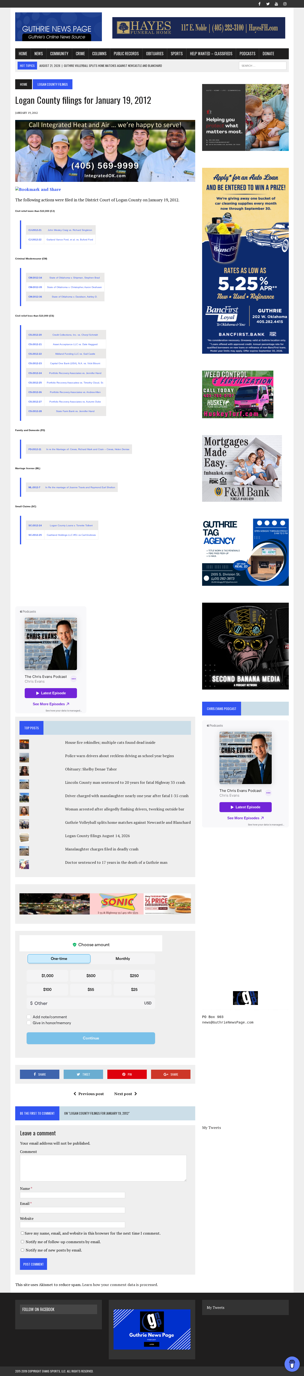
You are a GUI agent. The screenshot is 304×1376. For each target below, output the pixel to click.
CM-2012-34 (35, 277)
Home (23, 53)
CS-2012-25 (35, 382)
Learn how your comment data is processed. (120, 1284)
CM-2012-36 (35, 296)
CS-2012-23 (35, 363)
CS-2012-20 (35, 334)
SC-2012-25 (35, 535)
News (38, 53)
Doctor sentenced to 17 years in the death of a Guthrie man (116, 862)
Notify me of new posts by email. (54, 1250)
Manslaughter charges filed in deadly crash (101, 849)
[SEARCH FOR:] (262, 65)
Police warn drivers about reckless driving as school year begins (119, 755)
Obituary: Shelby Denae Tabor (91, 769)
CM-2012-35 (35, 287)
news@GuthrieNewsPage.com (227, 1023)
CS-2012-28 (35, 411)
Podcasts (247, 53)
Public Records (126, 53)
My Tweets (211, 1127)
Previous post (91, 1093)
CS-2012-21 (35, 344)
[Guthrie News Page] (58, 26)
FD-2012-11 (34, 449)
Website (26, 1218)
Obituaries (154, 53)
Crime (80, 53)
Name (25, 1188)
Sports (177, 53)
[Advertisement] (105, 577)
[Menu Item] (259, 3)
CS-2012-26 (35, 392)
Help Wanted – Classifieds (211, 53)
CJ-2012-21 (35, 230)
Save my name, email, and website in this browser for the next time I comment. (93, 1233)
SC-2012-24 (35, 525)
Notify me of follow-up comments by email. (63, 1241)
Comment (28, 1151)
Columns (99, 53)
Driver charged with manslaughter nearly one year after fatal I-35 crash (127, 795)
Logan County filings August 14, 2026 (97, 835)
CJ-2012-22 (35, 239)
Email (25, 1203)
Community (59, 53)
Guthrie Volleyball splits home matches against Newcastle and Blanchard (128, 822)
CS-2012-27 (35, 401)
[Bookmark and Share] (38, 189)
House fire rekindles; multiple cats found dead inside (110, 742)
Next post (123, 1093)
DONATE (268, 53)
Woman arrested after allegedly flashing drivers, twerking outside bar (124, 809)
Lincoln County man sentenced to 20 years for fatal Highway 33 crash (125, 782)
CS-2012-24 (35, 373)
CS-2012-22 (35, 354)
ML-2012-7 (34, 487)
